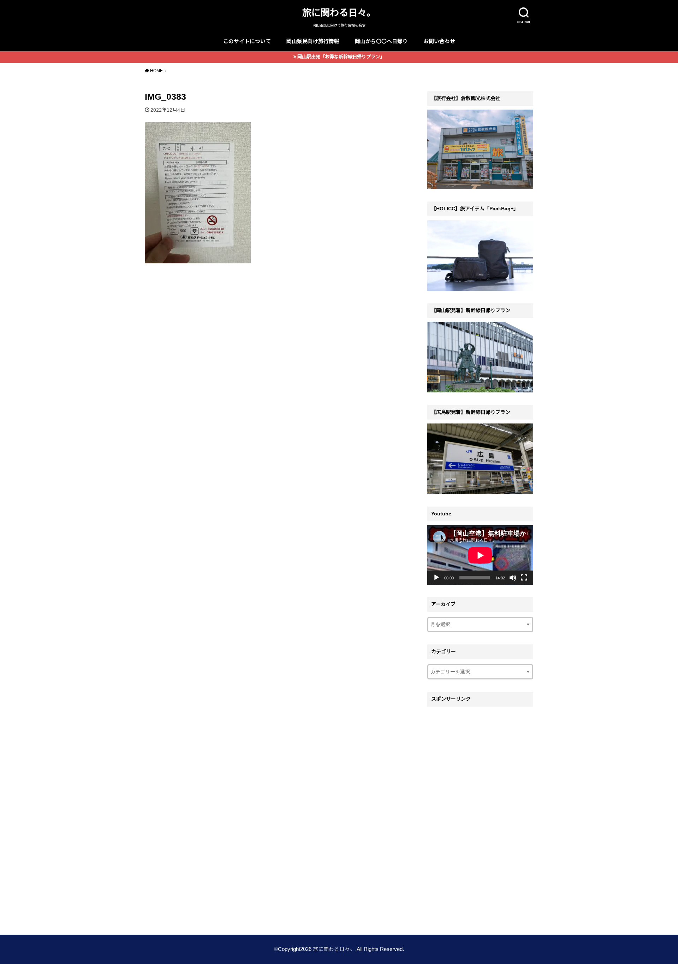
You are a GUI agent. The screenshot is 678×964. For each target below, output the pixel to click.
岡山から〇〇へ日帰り (381, 41)
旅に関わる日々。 (339, 12)
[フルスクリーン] (524, 577)
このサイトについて (247, 41)
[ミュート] (512, 577)
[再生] (436, 577)
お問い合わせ (439, 41)
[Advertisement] (480, 816)
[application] (480, 555)
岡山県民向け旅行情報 (312, 41)
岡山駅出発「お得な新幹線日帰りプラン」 (341, 56)
